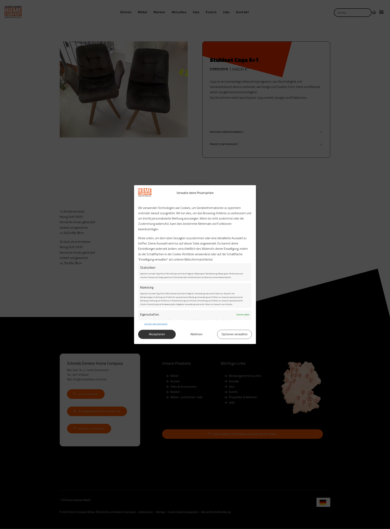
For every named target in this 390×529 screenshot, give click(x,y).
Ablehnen (196, 334)
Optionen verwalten (235, 334)
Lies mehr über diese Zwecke (155, 323)
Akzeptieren (157, 334)
